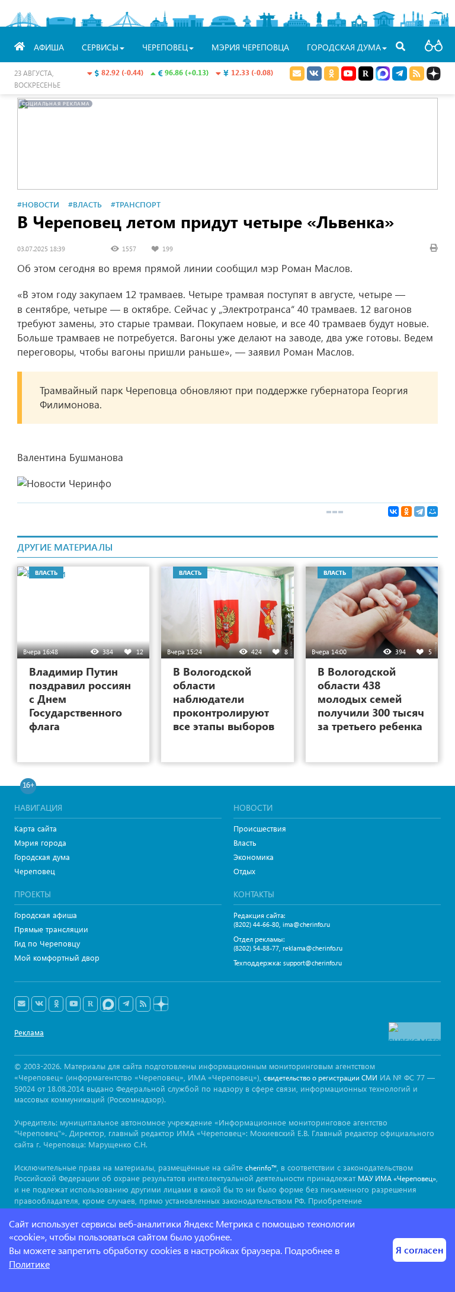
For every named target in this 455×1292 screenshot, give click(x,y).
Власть (245, 842)
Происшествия (259, 828)
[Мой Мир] (432, 511)
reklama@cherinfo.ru (312, 948)
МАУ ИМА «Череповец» (397, 1178)
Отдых (244, 871)
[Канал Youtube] (348, 73)
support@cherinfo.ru (312, 963)
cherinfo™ (261, 1167)
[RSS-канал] (143, 1004)
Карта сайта (35, 828)
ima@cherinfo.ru (306, 924)
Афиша (49, 47)
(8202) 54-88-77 (256, 948)
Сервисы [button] (100, 47)
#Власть (85, 204)
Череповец (34, 871)
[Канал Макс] (383, 75)
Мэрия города (40, 842)
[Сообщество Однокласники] (331, 73)
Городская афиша (45, 915)
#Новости (38, 204)
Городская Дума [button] (344, 47)
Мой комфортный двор (57, 957)
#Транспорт (136, 204)
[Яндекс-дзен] (160, 1004)
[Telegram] (419, 511)
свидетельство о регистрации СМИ (320, 1077)
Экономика (253, 857)
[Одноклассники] (406, 511)
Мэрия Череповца (250, 47)
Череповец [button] (165, 47)
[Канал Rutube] (365, 73)
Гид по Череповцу (47, 943)
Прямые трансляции (51, 929)
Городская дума (42, 857)
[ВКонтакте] (393, 511)
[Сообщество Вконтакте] (38, 1004)
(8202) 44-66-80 (256, 924)
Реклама (29, 1032)
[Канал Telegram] (125, 1004)
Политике (29, 1264)
